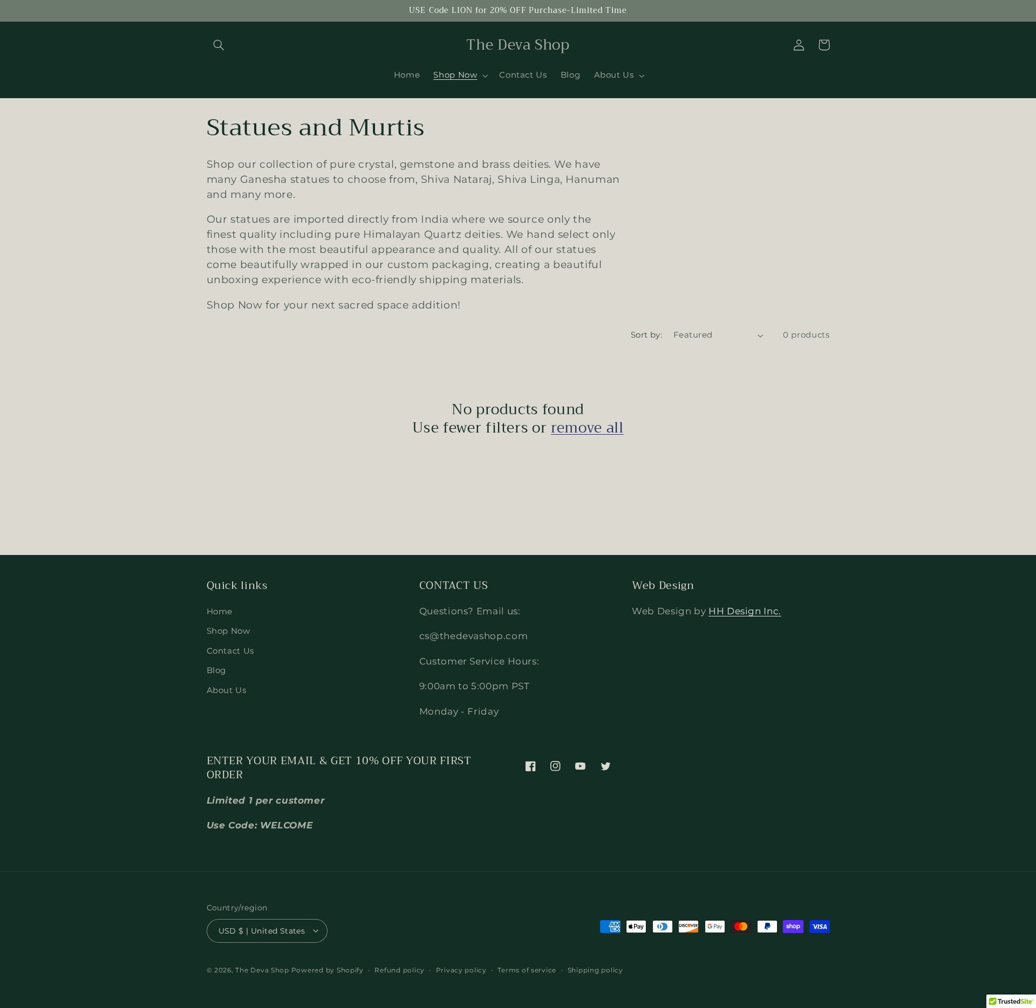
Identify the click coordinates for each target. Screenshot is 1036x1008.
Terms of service (526, 969)
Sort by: (646, 335)
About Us (227, 690)
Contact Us (230, 651)
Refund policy (399, 969)
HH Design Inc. (744, 611)
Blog (217, 671)
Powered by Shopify (327, 969)
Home (220, 611)
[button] (219, 44)
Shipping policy (595, 969)
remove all (587, 428)
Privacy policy (461, 969)
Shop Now (228, 631)
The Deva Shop (262, 969)
